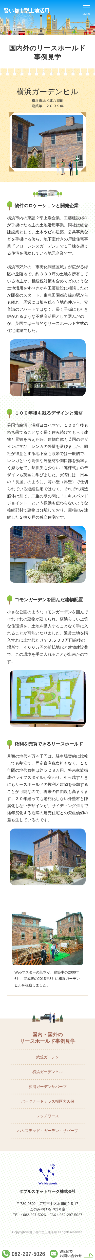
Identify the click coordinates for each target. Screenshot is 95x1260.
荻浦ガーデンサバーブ (48, 1086)
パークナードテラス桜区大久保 (47, 1101)
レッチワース (47, 1116)
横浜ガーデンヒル (47, 1072)
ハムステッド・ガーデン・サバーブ (47, 1130)
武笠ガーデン (47, 1057)
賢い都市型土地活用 (26, 10)
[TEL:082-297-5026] (24, 1253)
